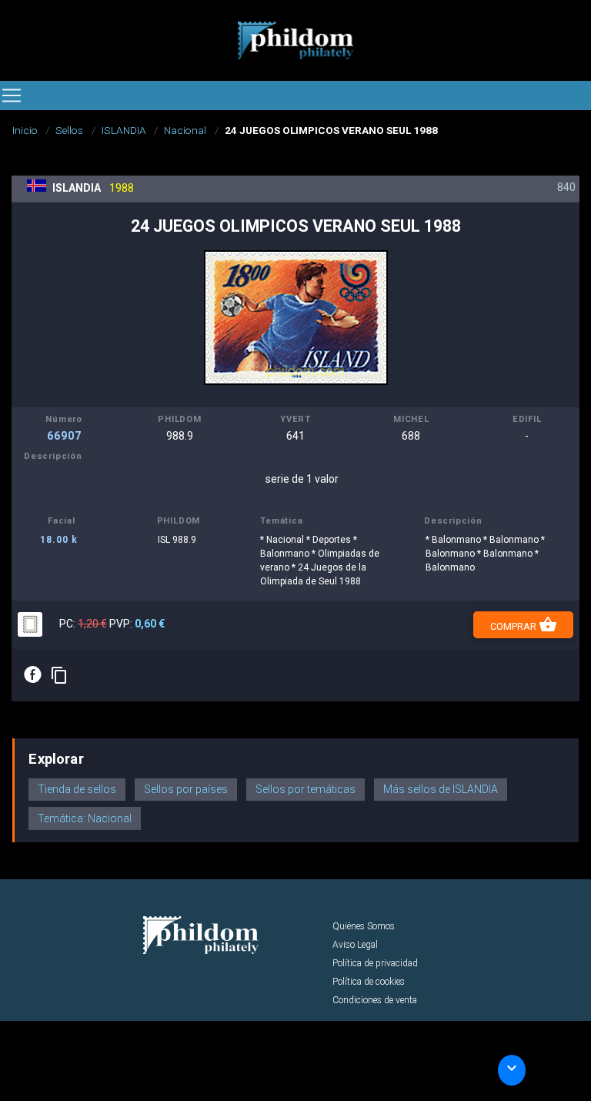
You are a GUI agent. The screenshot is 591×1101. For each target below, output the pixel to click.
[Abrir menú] (11, 95)
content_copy (59, 675)
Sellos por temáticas (305, 789)
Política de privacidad (375, 963)
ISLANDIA (124, 130)
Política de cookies (368, 981)
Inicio (25, 130)
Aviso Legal (355, 944)
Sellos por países (186, 789)
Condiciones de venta (374, 1000)
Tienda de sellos (77, 789)
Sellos (69, 130)
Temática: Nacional (85, 818)
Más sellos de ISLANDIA (440, 789)
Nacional (185, 130)
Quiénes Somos (363, 926)
